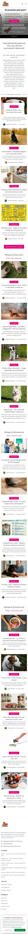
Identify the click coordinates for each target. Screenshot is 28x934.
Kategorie (4, 894)
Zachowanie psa (5, 906)
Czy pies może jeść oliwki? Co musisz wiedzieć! (13, 872)
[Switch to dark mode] (22, 3)
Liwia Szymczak (5, 887)
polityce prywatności (16, 927)
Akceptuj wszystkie (20, 930)
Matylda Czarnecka (6, 890)
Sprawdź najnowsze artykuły (14, 246)
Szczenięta (14, 186)
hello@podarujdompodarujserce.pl (12, 846)
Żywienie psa (14, 21)
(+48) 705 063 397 (7, 843)
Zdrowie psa (14, 224)
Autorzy (4, 881)
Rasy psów (14, 106)
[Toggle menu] (25, 3)
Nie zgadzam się (8, 930)
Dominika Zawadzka (6, 884)
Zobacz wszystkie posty (14, 258)
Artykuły (4, 850)
